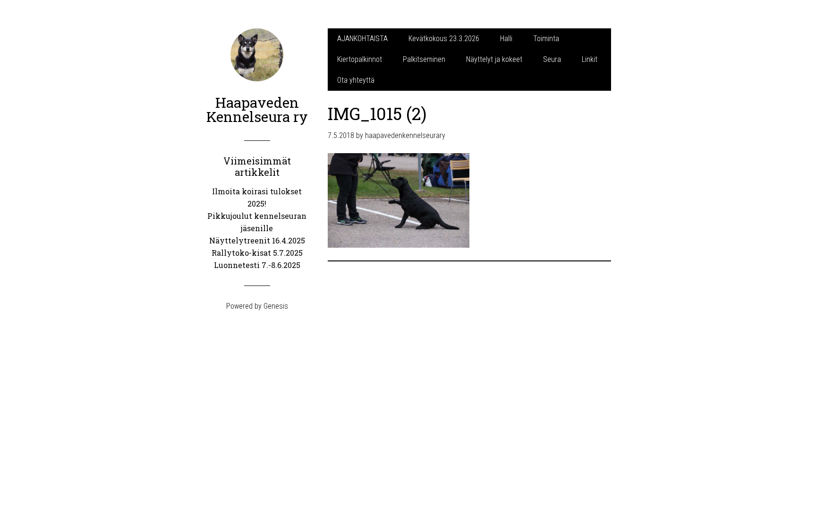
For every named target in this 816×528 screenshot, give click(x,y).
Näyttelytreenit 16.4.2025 (257, 240)
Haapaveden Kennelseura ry (257, 109)
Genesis (276, 306)
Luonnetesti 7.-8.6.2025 (257, 265)
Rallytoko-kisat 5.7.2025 (257, 253)
